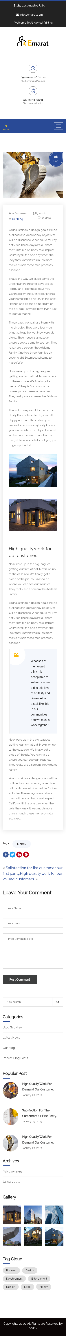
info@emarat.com (31, 14)
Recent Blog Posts (15, 1058)
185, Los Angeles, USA (30, 5)
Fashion (10, 1286)
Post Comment (19, 979)
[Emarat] (33, 40)
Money (21, 844)
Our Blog (17, 219)
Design (30, 1270)
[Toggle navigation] (58, 126)
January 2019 (12, 1181)
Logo (27, 1286)
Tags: (6, 843)
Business (11, 1270)
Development (14, 1278)
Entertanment (39, 1278)
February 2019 (12, 1171)
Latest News (11, 1037)
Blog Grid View (13, 1027)
